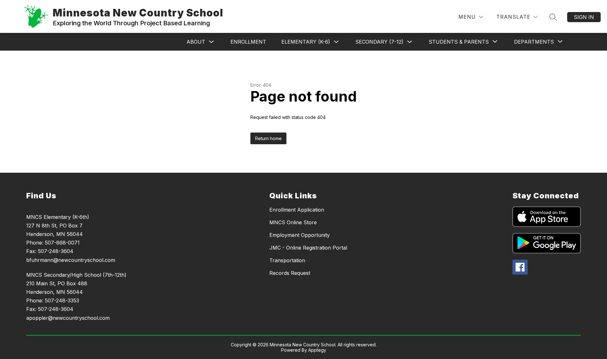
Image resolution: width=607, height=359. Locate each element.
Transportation (287, 260)
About (196, 42)
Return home (268, 138)
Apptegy (317, 350)
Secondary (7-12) (379, 42)
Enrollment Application (296, 210)
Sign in (584, 17)
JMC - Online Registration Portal (308, 247)
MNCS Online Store (293, 222)
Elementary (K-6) (305, 42)
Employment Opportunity (299, 235)
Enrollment (248, 42)
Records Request (289, 273)
